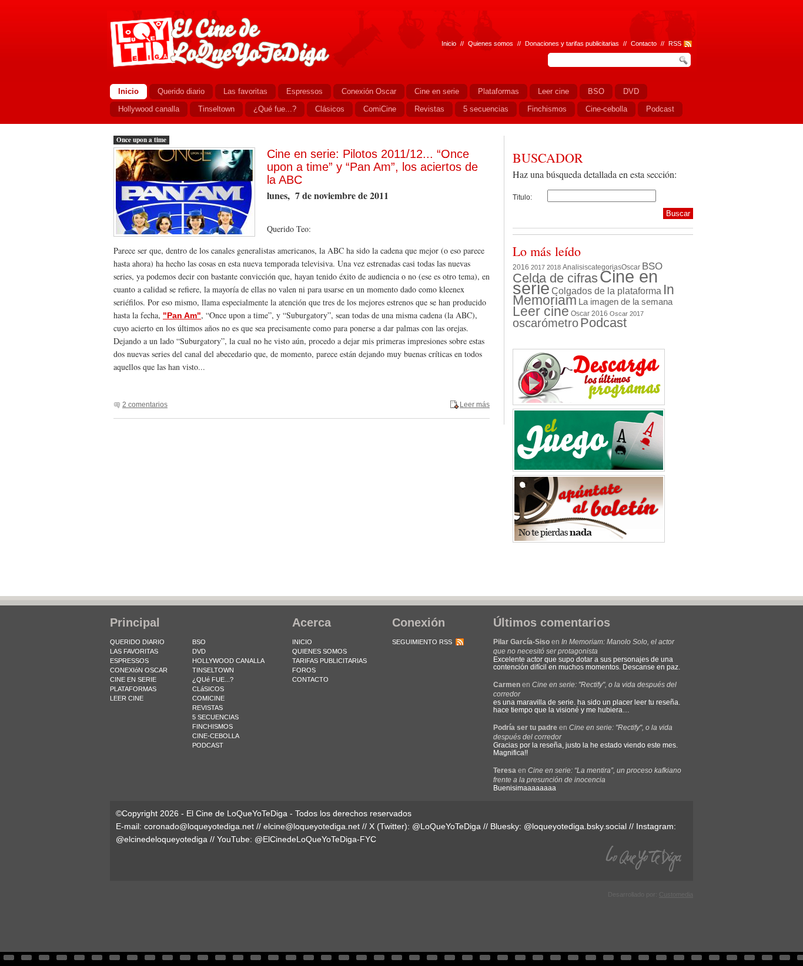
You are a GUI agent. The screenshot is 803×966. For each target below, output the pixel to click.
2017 (538, 267)
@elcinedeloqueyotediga (162, 839)
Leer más (475, 404)
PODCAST (207, 745)
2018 (554, 267)
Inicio (448, 43)
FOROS (304, 670)
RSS (674, 43)
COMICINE (208, 698)
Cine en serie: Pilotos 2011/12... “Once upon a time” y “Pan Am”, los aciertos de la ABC (372, 166)
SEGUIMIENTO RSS (422, 641)
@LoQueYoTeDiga (446, 826)
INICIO (302, 641)
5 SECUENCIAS (215, 717)
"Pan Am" (182, 315)
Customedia (676, 894)
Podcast (603, 322)
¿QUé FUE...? (212, 679)
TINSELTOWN (213, 670)
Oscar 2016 (589, 313)
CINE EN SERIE (133, 679)
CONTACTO (310, 679)
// (662, 43)
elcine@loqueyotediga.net (311, 826)
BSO (652, 266)
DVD (199, 651)
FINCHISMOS (212, 726)
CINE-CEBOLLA (215, 735)
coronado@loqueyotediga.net (199, 826)
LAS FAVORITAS (134, 651)
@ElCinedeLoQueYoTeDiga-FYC (315, 839)
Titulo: (522, 197)
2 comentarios (145, 404)
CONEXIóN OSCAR (139, 670)
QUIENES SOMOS (319, 651)
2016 (521, 267)
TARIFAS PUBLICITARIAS (329, 660)
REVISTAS (207, 707)
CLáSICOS (208, 688)
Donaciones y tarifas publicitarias (572, 43)
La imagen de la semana (625, 302)
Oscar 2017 (627, 313)
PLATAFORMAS (133, 688)
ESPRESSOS (129, 660)
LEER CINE (126, 698)
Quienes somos (490, 43)
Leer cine (541, 311)
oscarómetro (545, 323)
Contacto (644, 43)
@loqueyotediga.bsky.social (575, 826)
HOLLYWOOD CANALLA (228, 660)
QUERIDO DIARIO (137, 641)
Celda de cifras (555, 278)
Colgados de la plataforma (606, 290)
